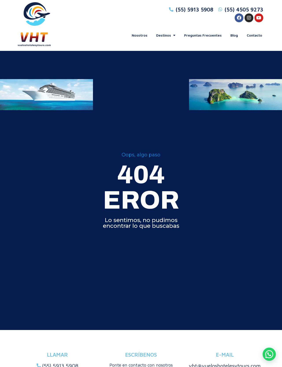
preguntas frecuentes (203, 35)
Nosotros (139, 35)
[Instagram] (249, 17)
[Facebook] (239, 17)
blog (234, 35)
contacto (254, 35)
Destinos (163, 35)
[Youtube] (258, 17)
